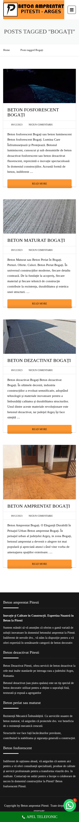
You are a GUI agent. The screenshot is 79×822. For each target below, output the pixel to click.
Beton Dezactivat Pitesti (17, 665)
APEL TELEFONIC (42, 817)
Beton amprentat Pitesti (35, 805)
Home (6, 50)
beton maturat (11, 721)
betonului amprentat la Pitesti (57, 632)
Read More (39, 183)
